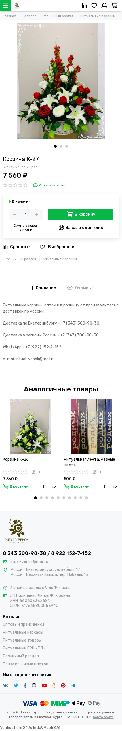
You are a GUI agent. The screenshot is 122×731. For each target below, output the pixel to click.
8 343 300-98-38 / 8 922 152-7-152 (47, 553)
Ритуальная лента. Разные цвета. (89, 462)
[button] (55, 146)
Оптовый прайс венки (23, 624)
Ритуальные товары (22, 640)
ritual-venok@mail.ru (29, 561)
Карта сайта (103, 717)
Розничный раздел (20, 259)
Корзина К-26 (16, 459)
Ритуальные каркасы (23, 632)
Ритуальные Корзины (59, 259)
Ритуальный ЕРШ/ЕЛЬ (24, 648)
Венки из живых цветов (25, 664)
